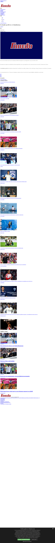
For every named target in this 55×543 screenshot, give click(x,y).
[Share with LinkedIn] (0, 76)
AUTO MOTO (2, 359)
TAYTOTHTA (2, 399)
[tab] (2, 80)
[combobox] (52, 528)
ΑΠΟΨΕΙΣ (1, 14)
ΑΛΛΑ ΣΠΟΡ (2, 12)
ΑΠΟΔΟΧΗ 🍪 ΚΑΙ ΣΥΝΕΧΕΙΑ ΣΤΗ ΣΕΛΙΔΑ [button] (23, 539)
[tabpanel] (27, 205)
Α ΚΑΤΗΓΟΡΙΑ (4, 79)
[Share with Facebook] (0, 74)
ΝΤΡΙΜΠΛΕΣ (2, 13)
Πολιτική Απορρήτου (35, 537)
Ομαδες (3, 19)
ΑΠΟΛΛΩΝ (2, 374)
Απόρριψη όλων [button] (34, 539)
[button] (27, 541)
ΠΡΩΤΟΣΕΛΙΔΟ (2, 0)
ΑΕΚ (3, 21)
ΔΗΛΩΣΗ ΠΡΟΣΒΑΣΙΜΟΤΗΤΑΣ (5, 402)
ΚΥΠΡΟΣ (1, 10)
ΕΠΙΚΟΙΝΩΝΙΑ (2, 398)
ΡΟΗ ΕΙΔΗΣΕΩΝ (2, 9)
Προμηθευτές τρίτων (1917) (26, 533)
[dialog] (27, 535)
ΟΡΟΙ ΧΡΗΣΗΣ (2, 400)
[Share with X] (0, 75)
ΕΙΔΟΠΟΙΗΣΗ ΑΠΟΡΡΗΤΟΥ (4, 401)
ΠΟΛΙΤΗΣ (1, 403)
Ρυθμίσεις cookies (30, 537)
